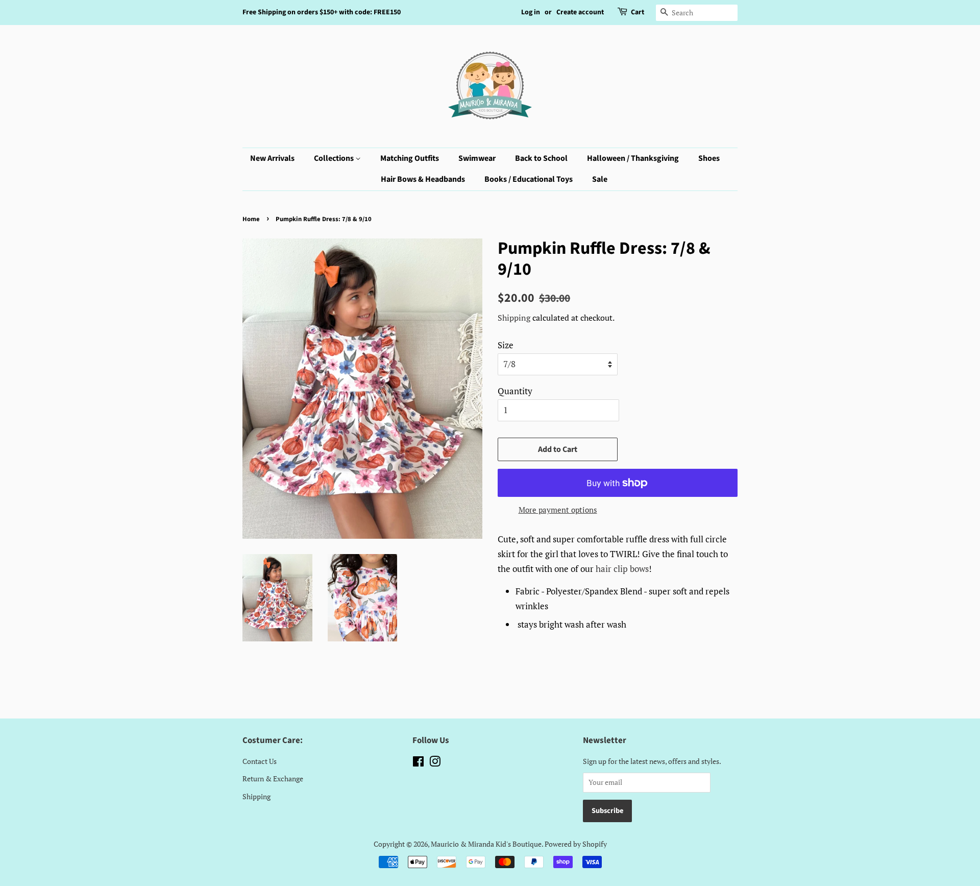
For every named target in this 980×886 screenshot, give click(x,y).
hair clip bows (622, 568)
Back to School (541, 158)
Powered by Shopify (576, 844)
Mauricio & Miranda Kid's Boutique (486, 844)
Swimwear (477, 158)
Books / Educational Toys (528, 179)
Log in (530, 12)
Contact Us (259, 761)
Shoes (709, 158)
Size (505, 345)
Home (251, 219)
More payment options (558, 510)
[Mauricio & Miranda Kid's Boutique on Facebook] (418, 763)
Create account (580, 12)
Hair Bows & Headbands (423, 179)
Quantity (515, 391)
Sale (599, 179)
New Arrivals (272, 158)
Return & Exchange (272, 778)
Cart (637, 12)
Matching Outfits (409, 158)
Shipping (514, 317)
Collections (334, 158)
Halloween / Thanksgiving (633, 158)
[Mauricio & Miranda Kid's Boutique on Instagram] (434, 763)
